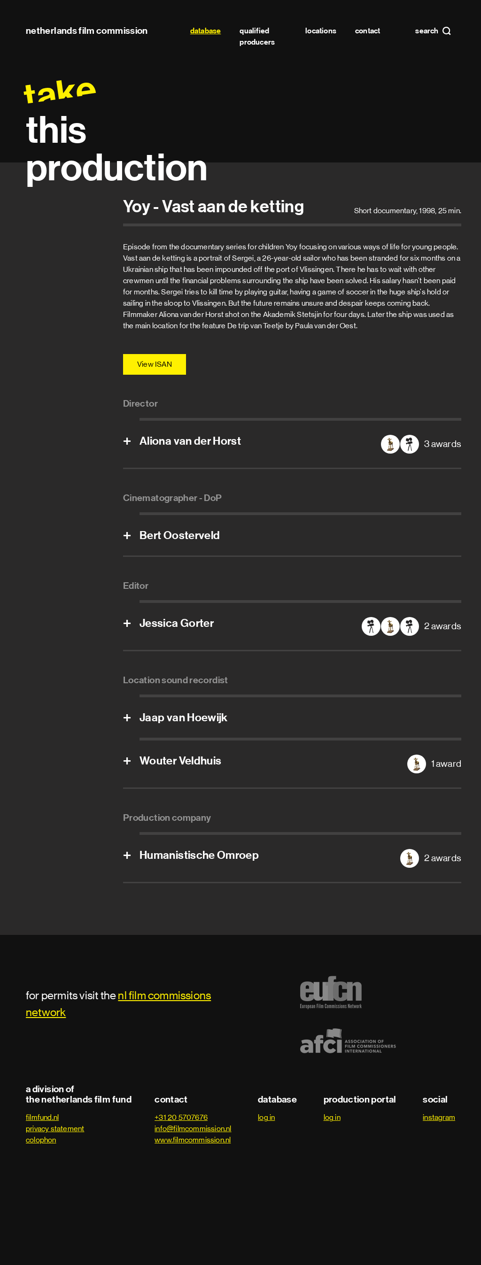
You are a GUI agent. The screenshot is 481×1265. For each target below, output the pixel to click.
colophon (41, 1139)
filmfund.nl (42, 1117)
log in (266, 1117)
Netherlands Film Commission (87, 30)
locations (320, 30)
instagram (439, 1117)
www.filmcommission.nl (193, 1139)
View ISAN (154, 364)
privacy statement (55, 1128)
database (205, 30)
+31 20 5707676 (181, 1117)
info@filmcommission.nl (193, 1128)
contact (367, 30)
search (427, 31)
